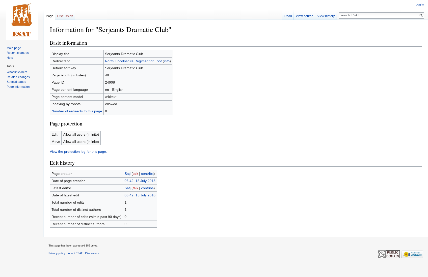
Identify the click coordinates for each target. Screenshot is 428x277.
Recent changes (18, 53)
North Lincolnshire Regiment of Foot (133, 61)
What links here (17, 72)
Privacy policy (57, 253)
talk (135, 174)
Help (10, 58)
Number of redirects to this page (77, 111)
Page (49, 16)
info (167, 61)
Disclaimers (92, 253)
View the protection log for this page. (78, 152)
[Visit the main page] (22, 20)
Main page (14, 48)
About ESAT (75, 253)
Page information (18, 87)
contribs (147, 174)
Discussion (65, 16)
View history (326, 16)
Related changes (18, 77)
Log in (420, 4)
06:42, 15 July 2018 (140, 181)
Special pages (16, 82)
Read (288, 16)
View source (304, 16)
